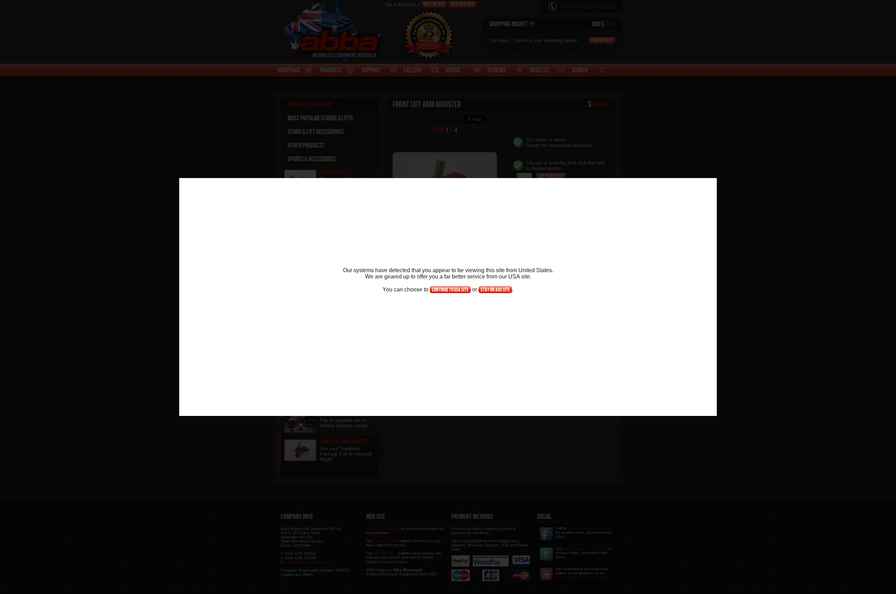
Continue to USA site (450, 289)
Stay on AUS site (495, 289)
